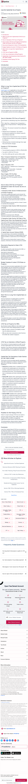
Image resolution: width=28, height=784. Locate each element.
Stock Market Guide (10, 6)
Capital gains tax (5, 90)
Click (12, 540)
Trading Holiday (6, 514)
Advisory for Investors (5, 702)
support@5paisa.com (10, 728)
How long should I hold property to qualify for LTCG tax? (13, 552)
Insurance (20, 526)
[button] (16, 6)
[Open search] (23, 2)
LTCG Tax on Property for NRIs (10, 52)
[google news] (18, 740)
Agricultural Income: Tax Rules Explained (14, 463)
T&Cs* (20, 782)
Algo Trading (20, 530)
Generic (6, 518)
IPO (20, 510)
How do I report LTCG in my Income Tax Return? (12, 573)
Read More (14, 495)
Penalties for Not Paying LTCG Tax (11, 59)
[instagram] (4, 740)
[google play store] (6, 753)
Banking (6, 522)
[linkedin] (13, 740)
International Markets (20, 518)
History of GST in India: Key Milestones (14, 474)
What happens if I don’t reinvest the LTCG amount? (13, 566)
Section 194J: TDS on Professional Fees (14, 491)
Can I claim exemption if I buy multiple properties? (13, 560)
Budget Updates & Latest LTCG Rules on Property (15, 47)
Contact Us (3, 695)
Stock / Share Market (6, 502)
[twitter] (7, 740)
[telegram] (2, 740)
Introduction (6, 34)
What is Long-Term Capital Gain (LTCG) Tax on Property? (14, 37)
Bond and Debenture (6, 526)
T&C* (20, 454)
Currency (20, 522)
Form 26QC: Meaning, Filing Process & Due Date (14, 470)
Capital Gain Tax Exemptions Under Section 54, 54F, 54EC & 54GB (14, 56)
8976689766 (16, 733)
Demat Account (20, 502)
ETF (7, 530)
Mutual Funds (20, 506)
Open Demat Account (14, 452)
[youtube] (15, 740)
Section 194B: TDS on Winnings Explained (14, 488)
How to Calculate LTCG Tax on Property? (13, 40)
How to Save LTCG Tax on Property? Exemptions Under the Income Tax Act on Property (15, 42)
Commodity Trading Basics (7, 511)
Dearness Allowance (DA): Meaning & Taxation (14, 467)
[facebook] (10, 740)
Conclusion (5, 61)
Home (2, 6)
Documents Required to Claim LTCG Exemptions (14, 45)
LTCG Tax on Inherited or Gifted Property (13, 54)
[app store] (16, 753)
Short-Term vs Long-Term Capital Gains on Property (13, 49)
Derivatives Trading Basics (21, 515)
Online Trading (7, 506)
